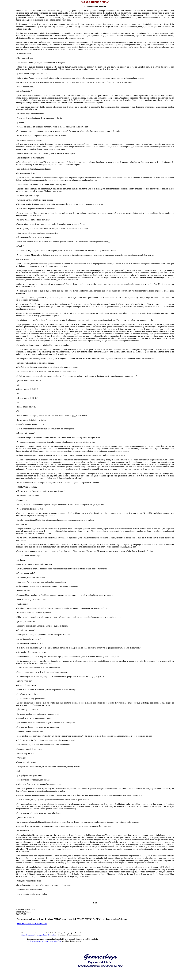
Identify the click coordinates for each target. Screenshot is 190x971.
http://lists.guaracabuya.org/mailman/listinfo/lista (38, 935)
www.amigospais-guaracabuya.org (32, 923)
